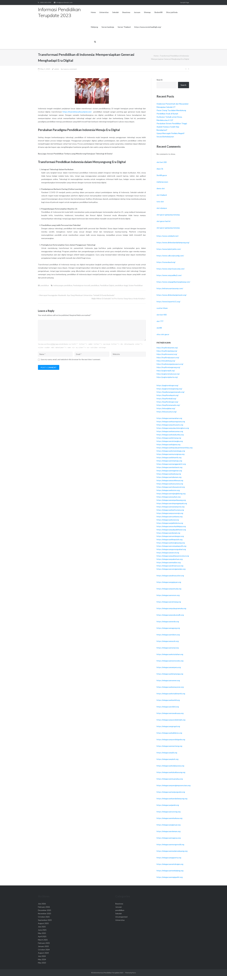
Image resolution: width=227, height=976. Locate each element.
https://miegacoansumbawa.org (169, 516)
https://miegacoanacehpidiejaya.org (171, 526)
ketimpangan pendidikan (62, 285)
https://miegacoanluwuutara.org (170, 484)
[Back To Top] (220, 970)
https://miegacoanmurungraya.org (170, 454)
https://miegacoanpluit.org (167, 759)
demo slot (161, 188)
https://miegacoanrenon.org (168, 595)
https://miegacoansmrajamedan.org (171, 569)
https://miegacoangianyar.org (168, 825)
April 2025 (42, 936)
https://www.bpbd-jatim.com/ (169, 249)
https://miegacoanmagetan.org (169, 470)
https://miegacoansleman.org (168, 831)
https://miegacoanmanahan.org (169, 418)
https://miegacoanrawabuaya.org (170, 713)
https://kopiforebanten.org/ (167, 348)
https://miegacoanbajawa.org (168, 444)
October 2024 (44, 949)
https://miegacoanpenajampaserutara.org (173, 785)
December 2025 (44, 910)
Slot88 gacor (162, 175)
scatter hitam (162, 308)
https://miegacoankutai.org (168, 520)
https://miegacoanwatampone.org (170, 507)
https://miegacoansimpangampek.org (172, 503)
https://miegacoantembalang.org (170, 870)
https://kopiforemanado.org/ (168, 405)
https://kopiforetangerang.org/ (168, 367)
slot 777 (160, 321)
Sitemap (147, 12)
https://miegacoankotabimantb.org (171, 693)
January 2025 (43, 946)
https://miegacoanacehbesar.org (170, 480)
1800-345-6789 (45, 2)
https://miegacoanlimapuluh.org (169, 539)
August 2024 (43, 953)
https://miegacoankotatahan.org (170, 654)
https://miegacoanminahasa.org (169, 818)
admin (56, 69)
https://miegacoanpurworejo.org (170, 513)
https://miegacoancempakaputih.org (171, 546)
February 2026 (44, 907)
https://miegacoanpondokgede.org (171, 739)
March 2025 (43, 940)
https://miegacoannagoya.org (169, 838)
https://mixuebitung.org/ (166, 361)
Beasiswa (126, 12)
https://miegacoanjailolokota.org (170, 523)
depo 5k (160, 169)
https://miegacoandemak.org (168, 533)
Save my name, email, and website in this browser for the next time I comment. (70, 359)
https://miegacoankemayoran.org (170, 687)
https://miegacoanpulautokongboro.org (173, 428)
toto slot (160, 201)
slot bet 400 (162, 315)
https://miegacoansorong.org (168, 812)
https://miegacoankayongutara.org (171, 421)
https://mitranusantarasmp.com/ (170, 288)
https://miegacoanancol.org (168, 552)
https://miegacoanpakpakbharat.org (171, 529)
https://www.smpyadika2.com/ (169, 275)
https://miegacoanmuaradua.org (170, 779)
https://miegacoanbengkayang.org (171, 543)
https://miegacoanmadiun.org (169, 562)
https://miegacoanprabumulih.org (170, 615)
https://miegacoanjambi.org (168, 805)
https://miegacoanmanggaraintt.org (171, 464)
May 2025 (42, 933)
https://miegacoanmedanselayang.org (172, 851)
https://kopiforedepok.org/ (168, 395)
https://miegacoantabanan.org (169, 477)
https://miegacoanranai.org (168, 648)
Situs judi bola (171, 12)
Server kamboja (108, 27)
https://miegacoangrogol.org (168, 726)
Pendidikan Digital (107, 285)
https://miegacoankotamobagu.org (171, 451)
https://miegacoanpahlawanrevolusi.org (173, 556)
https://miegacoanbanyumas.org (170, 431)
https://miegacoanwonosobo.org (170, 661)
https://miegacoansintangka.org (170, 441)
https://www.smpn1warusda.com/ (171, 269)
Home (93, 12)
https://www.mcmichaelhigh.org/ (147, 27)
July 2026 (42, 904)
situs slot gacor (163, 334)
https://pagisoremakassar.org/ (168, 374)
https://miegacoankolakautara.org (170, 766)
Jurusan (137, 12)
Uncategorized (121, 917)
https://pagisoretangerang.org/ (169, 389)
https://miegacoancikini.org (168, 707)
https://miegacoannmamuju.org (169, 461)
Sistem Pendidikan (136, 285)
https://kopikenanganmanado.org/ (171, 392)
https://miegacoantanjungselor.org (171, 792)
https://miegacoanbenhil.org (168, 700)
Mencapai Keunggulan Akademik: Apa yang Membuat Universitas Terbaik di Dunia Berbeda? (77, 295)
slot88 (159, 328)
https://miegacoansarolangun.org (170, 536)
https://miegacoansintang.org (169, 602)
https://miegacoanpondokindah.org (171, 720)
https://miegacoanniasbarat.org (169, 467)
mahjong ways (162, 182)
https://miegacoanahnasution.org (170, 575)
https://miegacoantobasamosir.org (171, 487)
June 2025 (42, 930)
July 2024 (42, 956)
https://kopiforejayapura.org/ (168, 357)
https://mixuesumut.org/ (167, 412)
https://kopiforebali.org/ (166, 398)
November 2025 (44, 913)
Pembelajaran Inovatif (81, 285)
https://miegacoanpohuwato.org (170, 425)
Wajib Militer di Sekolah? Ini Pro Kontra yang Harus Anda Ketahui (118, 298)
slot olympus (162, 208)
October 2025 (44, 917)
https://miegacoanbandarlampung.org (172, 798)
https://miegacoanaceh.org (168, 641)
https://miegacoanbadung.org (169, 474)
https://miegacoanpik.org (167, 752)
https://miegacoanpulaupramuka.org (171, 608)
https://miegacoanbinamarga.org (170, 674)
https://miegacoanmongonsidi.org (170, 844)
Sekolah (115, 12)
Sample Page (184, 2)
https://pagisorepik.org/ (166, 371)
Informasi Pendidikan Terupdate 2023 (110, 973)
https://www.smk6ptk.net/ (168, 236)
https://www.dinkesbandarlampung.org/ (173, 242)
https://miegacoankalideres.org (169, 733)
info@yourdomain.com (64, 2)
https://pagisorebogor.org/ (167, 385)
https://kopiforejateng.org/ (167, 351)
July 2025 (42, 926)
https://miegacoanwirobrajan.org (170, 864)
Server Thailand (124, 27)
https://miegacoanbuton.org (168, 490)
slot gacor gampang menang (168, 215)
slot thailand (162, 195)
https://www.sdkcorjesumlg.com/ (170, 255)
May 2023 (42, 963)
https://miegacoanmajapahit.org (170, 877)
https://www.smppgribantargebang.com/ (173, 282)
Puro (134, 973)
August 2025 (43, 923)
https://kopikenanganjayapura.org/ (170, 364)
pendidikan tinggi (121, 285)
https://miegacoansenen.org (168, 680)
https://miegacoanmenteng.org (169, 746)
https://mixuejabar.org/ (166, 408)
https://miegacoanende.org (168, 621)
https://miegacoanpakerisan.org (170, 559)
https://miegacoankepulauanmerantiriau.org (174, 447)
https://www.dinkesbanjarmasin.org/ (172, 295)
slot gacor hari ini (163, 221)
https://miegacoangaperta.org (169, 857)
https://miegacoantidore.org (168, 634)
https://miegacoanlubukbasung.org (171, 772)
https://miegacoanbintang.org (169, 438)
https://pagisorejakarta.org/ (167, 377)
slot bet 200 (162, 162)
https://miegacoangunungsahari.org (171, 549)
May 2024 (42, 959)
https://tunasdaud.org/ (166, 262)
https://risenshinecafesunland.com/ (77, 112)
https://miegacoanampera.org (169, 667)
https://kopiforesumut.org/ (167, 354)
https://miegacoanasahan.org (168, 497)
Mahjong (94, 27)
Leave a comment (70, 69)
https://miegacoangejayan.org (169, 582)
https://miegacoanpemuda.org (169, 589)
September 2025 (45, 920)
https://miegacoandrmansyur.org (170, 566)
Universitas (104, 12)
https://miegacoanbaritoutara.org (170, 510)
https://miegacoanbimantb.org (169, 457)
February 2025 (44, 943)
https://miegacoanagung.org (168, 628)
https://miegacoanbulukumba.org (170, 434)
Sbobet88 (158, 12)
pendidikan (44, 285)
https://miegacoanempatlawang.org (171, 500)
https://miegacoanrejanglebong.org (171, 493)
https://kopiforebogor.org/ (167, 402)
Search (159, 80)
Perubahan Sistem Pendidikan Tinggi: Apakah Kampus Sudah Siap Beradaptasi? (172, 126)
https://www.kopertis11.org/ (168, 301)
